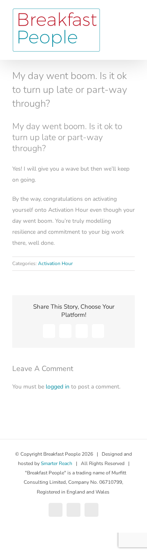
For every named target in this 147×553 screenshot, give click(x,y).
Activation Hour (55, 263)
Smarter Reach (56, 463)
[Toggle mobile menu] (131, 24)
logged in (57, 387)
